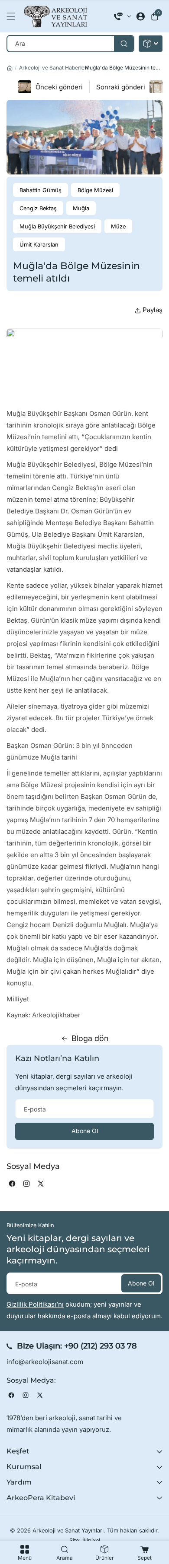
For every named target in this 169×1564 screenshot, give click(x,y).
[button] (13, 16)
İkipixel (91, 1540)
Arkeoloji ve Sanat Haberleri (53, 67)
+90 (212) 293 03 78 (100, 1346)
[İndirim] (150, 43)
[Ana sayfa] (9, 68)
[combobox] (70, 43)
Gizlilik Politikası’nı (35, 1304)
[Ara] (123, 43)
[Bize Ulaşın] (122, 16)
